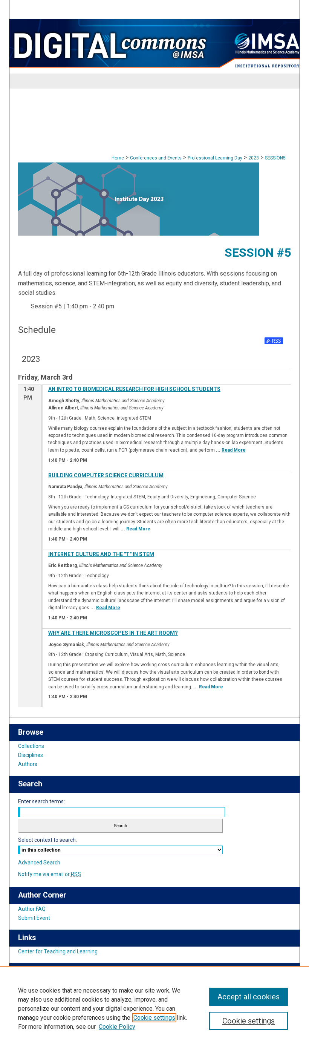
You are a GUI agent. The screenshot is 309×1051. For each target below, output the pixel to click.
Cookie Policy (117, 1026)
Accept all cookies (248, 996)
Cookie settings (154, 1017)
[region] (154, 1008)
